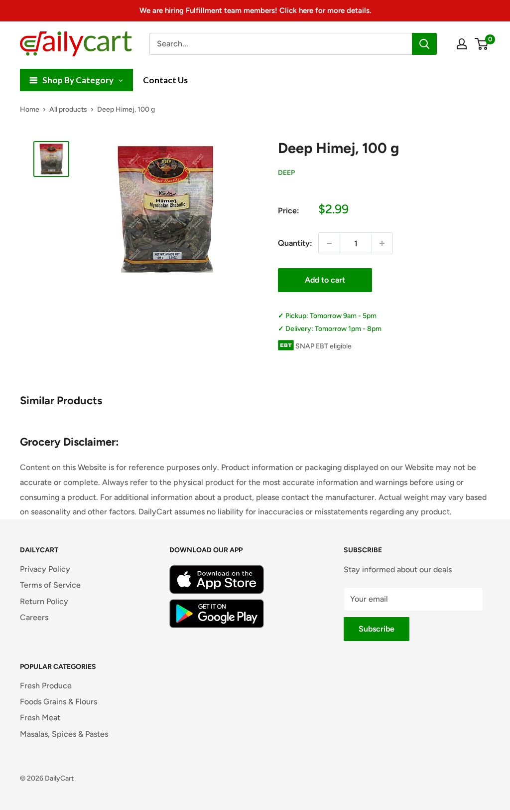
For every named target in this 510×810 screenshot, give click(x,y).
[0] (482, 44)
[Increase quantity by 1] (382, 243)
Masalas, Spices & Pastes (64, 734)
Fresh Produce (46, 685)
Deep (286, 172)
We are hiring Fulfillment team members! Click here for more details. (255, 10)
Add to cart (325, 280)
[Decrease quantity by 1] (329, 243)
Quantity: (295, 243)
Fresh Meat (40, 717)
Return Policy (44, 601)
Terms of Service (50, 585)
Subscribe (376, 629)
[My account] (462, 43)
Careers (34, 617)
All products (68, 109)
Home (29, 109)
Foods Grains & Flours (58, 701)
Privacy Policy (45, 569)
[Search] (424, 44)
